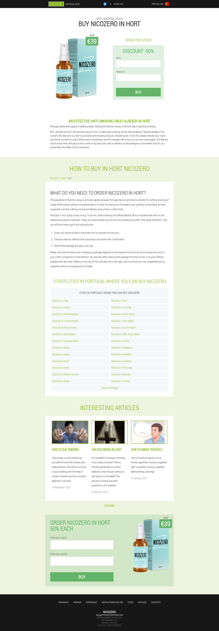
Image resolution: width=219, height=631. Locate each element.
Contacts (155, 602)
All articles (109, 505)
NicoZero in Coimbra (121, 361)
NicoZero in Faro (60, 300)
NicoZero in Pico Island (122, 320)
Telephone (120, 72)
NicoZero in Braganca (121, 347)
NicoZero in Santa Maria (63, 334)
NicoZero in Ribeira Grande (65, 374)
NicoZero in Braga (61, 347)
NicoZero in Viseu (60, 354)
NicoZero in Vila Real (121, 354)
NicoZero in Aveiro (120, 340)
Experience (91, 602)
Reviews (77, 602)
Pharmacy (64, 602)
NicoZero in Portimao (121, 367)
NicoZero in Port (119, 300)
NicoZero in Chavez (120, 381)
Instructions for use (112, 602)
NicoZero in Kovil (60, 361)
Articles (142, 602)
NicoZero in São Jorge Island (125, 334)
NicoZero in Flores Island (64, 327)
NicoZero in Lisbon (61, 307)
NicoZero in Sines (60, 381)
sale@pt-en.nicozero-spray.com (109, 615)
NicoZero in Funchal (121, 307)
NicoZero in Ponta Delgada (65, 314)
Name (118, 58)
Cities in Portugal (109, 387)
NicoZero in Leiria (60, 367)
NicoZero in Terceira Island (65, 320)
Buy (138, 92)
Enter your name (58, 537)
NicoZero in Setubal (121, 374)
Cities (130, 602)
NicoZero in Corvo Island (123, 327)
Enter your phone (58, 554)
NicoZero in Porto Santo (123, 314)
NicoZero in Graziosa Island (65, 340)
